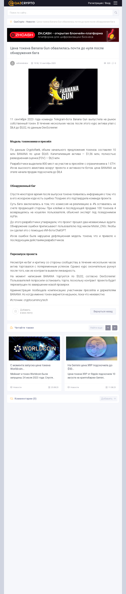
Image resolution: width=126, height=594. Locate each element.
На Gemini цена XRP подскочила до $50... (90, 367)
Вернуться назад (103, 311)
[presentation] (108, 327)
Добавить (26, 311)
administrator (22, 63)
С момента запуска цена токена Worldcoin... (30, 367)
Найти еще (96, 327)
